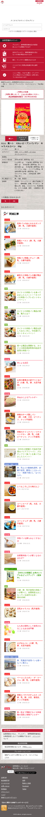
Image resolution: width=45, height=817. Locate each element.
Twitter (24, 789)
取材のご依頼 (26, 783)
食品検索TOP (5, 780)
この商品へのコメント (34, 138)
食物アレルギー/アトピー (9, 797)
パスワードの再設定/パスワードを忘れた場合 (23, 31)
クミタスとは (5, 783)
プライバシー (5, 792)
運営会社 (25, 777)
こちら (23, 94)
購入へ (11, 138)
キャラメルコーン (21, 154)
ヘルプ (3, 795)
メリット (35, 736)
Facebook (25, 786)
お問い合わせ (5, 786)
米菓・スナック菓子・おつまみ (25, 152)
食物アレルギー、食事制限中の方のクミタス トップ (17, 82)
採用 (23, 780)
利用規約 (4, 789)
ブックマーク (22, 138)
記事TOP (4, 777)
